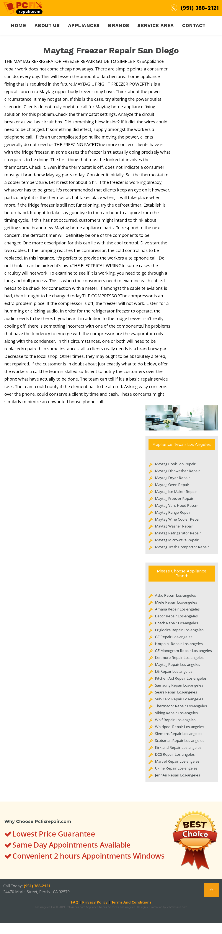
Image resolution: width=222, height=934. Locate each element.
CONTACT (194, 25)
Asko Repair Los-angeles (175, 595)
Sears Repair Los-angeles (176, 692)
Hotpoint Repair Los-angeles (179, 643)
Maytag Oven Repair (172, 484)
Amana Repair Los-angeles (177, 609)
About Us (47, 25)
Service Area (155, 25)
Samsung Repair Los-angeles (179, 685)
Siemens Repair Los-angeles (178, 733)
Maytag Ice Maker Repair (176, 491)
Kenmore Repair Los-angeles (179, 657)
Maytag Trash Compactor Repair (182, 546)
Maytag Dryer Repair (172, 477)
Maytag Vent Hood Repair (176, 505)
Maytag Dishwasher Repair (177, 470)
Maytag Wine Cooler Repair (178, 519)
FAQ (74, 902)
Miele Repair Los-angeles (176, 602)
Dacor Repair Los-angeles (176, 616)
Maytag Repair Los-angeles (177, 664)
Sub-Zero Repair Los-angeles (179, 699)
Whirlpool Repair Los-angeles (179, 726)
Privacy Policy (95, 902)
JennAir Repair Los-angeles (177, 775)
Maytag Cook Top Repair (175, 463)
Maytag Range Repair (173, 512)
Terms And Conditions (131, 902)
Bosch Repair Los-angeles (176, 622)
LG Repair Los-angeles (173, 671)
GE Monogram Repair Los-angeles (183, 650)
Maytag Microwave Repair (177, 539)
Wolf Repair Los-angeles (175, 719)
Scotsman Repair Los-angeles (179, 740)
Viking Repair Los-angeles (176, 712)
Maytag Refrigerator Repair (178, 533)
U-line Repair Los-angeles (176, 768)
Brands (118, 25)
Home (18, 25)
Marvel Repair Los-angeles (177, 761)
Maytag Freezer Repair (174, 498)
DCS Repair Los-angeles (175, 754)
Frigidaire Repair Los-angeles (179, 629)
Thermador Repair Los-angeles (181, 705)
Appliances (84, 25)
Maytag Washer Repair (174, 526)
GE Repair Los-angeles (173, 636)
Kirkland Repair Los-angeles (178, 747)
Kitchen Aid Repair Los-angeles (181, 678)
